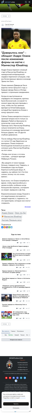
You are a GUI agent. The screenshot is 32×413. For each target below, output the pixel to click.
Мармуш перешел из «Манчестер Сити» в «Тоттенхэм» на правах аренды (14, 271)
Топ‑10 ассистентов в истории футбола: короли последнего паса (22, 255)
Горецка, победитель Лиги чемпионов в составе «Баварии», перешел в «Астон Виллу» (16, 264)
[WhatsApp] (9, 227)
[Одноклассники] (5, 227)
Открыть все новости (16, 340)
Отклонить (16, 408)
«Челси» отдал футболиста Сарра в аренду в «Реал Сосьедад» (15, 247)
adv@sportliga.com (22, 367)
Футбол (9, 21)
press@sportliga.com (23, 369)
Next (29, 335)
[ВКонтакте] (2, 227)
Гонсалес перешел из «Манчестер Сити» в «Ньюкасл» (14, 305)
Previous (2, 335)
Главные (13, 331)
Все (6, 335)
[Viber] (7, 227)
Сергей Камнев (9, 24)
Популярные (20, 331)
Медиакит (22, 360)
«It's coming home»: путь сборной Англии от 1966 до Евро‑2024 (21, 313)
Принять (16, 404)
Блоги (3, 21)
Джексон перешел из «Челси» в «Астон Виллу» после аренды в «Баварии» (16, 239)
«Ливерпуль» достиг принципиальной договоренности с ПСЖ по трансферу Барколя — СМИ (16, 287)
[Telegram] (11, 227)
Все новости (5, 331)
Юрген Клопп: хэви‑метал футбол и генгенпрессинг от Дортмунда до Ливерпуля (21, 296)
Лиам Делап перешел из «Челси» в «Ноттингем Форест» (16, 279)
